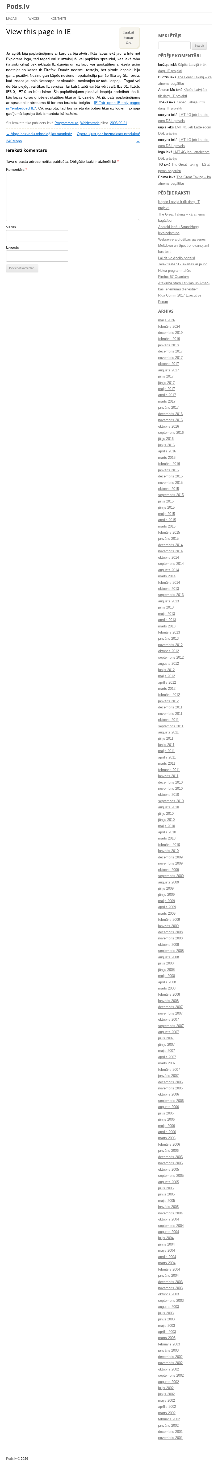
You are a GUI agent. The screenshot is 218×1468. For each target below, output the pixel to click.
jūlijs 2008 (166, 963)
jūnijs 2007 (166, 1045)
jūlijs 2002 (166, 1388)
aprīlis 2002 (167, 1407)
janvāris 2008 (168, 1001)
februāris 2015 (169, 532)
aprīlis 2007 (167, 1057)
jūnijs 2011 (166, 745)
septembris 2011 (170, 726)
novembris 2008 (170, 938)
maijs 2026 (166, 320)
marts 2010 (166, 838)
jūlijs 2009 (166, 888)
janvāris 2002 (168, 1426)
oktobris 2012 (168, 651)
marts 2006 (166, 1138)
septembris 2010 (171, 801)
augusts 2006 (168, 1107)
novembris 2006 (170, 1088)
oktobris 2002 (168, 1369)
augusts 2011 (168, 732)
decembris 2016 (170, 414)
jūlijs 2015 (166, 501)
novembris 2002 (170, 1363)
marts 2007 (166, 1063)
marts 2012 (166, 689)
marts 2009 (166, 913)
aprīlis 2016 (167, 451)
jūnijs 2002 (166, 1394)
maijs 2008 (166, 976)
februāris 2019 (169, 339)
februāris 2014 (169, 583)
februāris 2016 (169, 464)
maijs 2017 (166, 389)
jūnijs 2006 (166, 1119)
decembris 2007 (170, 1007)
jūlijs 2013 (166, 607)
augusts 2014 (168, 570)
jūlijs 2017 (166, 376)
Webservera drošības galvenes (182, 239)
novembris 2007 (170, 1013)
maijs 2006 (166, 1126)
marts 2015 (166, 526)
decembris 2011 (170, 707)
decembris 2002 (170, 1357)
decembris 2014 (170, 545)
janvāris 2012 (168, 701)
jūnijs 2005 (166, 1194)
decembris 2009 (170, 857)
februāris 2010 (169, 845)
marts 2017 (166, 401)
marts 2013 (166, 626)
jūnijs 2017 (166, 383)
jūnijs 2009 (166, 895)
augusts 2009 (168, 882)
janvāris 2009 (168, 926)
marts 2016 (166, 458)
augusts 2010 (168, 807)
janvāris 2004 (168, 1276)
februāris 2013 (169, 632)
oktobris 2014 (168, 557)
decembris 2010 (170, 782)
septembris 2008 (171, 951)
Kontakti (58, 18)
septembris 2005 (171, 1176)
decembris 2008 (170, 932)
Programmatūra (66, 123)
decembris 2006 (170, 1082)
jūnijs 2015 (166, 507)
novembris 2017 (170, 358)
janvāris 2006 (168, 1151)
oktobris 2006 (168, 1094)
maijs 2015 (166, 514)
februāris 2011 (169, 770)
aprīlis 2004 (167, 1257)
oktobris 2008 (168, 945)
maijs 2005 (166, 1201)
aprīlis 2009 (167, 907)
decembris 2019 (170, 333)
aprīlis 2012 (167, 682)
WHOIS (33, 18)
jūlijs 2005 (166, 1188)
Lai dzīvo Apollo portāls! (176, 258)
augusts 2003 (168, 1307)
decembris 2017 (170, 351)
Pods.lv (18, 6)
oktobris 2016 (168, 426)
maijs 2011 (166, 751)
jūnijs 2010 (166, 820)
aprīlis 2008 (167, 982)
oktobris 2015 (168, 489)
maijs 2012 (166, 676)
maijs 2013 (166, 614)
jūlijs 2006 (166, 1113)
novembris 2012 (170, 645)
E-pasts (12, 247)
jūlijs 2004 (166, 1238)
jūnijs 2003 (166, 1319)
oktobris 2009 (168, 870)
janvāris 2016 (168, 470)
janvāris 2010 (168, 851)
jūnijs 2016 (166, 445)
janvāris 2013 (168, 638)
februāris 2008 (169, 994)
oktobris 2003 (168, 1294)
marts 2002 (166, 1413)
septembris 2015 (171, 495)
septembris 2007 (171, 1026)
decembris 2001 (170, 1432)
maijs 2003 (166, 1326)
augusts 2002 (168, 1382)
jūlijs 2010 (166, 814)
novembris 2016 (170, 420)
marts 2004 (166, 1263)
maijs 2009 (166, 901)
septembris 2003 (171, 1301)
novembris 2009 (170, 863)
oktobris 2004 (168, 1219)
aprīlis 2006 (167, 1132)
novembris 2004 (170, 1213)
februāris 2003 (169, 1344)
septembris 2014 (171, 564)
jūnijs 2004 (166, 1244)
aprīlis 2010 (167, 832)
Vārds (11, 227)
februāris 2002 (169, 1419)
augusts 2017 (168, 370)
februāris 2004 (169, 1269)
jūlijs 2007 (166, 1038)
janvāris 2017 (168, 407)
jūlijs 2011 (165, 738)
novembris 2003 (170, 1288)
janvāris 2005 (168, 1207)
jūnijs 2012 (166, 670)
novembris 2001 (170, 1438)
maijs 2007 (166, 1051)
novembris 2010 (170, 788)
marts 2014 (166, 576)
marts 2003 (166, 1338)
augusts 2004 (168, 1232)
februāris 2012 (169, 695)
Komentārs (16, 170)
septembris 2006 (171, 1101)
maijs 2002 (166, 1400)
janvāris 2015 (168, 539)
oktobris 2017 (168, 364)
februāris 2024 (169, 327)
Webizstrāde (89, 123)
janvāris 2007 (168, 1076)
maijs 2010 (166, 826)
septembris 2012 (171, 657)
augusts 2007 (168, 1032)
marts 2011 (166, 763)
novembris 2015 (170, 483)
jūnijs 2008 (166, 970)
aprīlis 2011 (167, 757)
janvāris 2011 (168, 776)
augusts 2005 (168, 1182)
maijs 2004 (166, 1250)
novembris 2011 (170, 714)
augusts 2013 (168, 601)
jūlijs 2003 (166, 1313)
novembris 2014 (170, 551)
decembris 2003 (170, 1282)
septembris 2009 (171, 876)
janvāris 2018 (168, 345)
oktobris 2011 (168, 720)
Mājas (11, 18)
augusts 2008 (168, 957)
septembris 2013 (171, 595)
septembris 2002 (171, 1375)
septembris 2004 (171, 1226)
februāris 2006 (169, 1144)
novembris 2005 (170, 1163)
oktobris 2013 (168, 589)
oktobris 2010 (168, 795)
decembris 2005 (170, 1157)
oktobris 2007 (168, 1019)
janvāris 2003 (168, 1350)
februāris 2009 (169, 920)
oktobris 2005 (168, 1169)
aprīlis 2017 (167, 395)
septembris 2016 (171, 433)
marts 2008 (166, 988)
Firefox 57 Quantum (173, 277)
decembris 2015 (170, 476)
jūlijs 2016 (166, 439)
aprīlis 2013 (167, 620)
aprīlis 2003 (167, 1332)
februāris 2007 (169, 1070)
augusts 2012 (168, 664)
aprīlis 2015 (167, 520)
